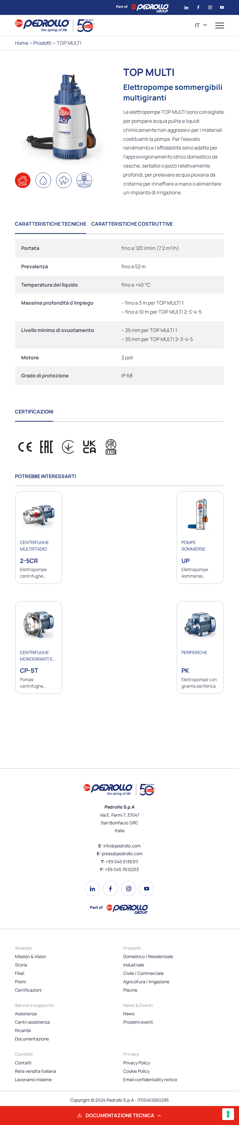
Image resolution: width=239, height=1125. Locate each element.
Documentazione (32, 1039)
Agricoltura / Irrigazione (146, 981)
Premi (20, 981)
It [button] (198, 25)
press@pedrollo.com (122, 853)
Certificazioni (28, 990)
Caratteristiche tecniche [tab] (50, 223)
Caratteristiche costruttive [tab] (132, 223)
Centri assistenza (32, 1022)
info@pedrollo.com (122, 846)
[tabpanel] (119, 312)
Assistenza (26, 1014)
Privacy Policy (136, 1063)
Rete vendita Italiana (35, 1071)
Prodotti (42, 42)
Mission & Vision (30, 956)
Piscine (130, 990)
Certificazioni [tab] (34, 411)
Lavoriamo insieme (33, 1079)
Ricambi (23, 1030)
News (128, 1014)
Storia (21, 965)
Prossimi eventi (138, 1022)
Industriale (133, 965)
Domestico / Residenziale (148, 956)
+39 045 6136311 (121, 861)
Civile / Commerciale (143, 973)
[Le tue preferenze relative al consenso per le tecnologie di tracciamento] (228, 1114)
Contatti (23, 1063)
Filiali (19, 973)
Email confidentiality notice (150, 1079)
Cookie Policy (136, 1071)
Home (21, 42)
